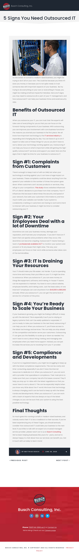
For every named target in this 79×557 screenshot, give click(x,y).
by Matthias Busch (31, 451)
